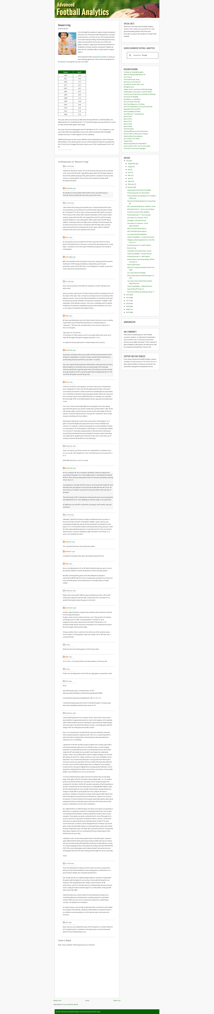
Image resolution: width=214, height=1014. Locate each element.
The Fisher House (149, 362)
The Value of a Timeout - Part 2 (137, 218)
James (67, 237)
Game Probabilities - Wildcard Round (139, 286)
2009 (128, 306)
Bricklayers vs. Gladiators (132, 99)
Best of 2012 (128, 119)
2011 (128, 301)
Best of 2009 (128, 126)
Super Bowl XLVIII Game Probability (139, 190)
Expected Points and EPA (132, 109)
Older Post (116, 1000)
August (130, 167)
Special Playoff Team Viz (135, 289)
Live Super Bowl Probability (136, 273)
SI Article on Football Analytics (134, 72)
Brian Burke (68, 188)
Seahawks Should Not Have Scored (139, 251)
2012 (128, 298)
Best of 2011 (128, 121)
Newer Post (57, 1000)
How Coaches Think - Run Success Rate (137, 146)
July (129, 170)
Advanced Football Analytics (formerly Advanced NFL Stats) (80, 1012)
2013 (128, 295)
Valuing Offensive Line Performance (136, 131)
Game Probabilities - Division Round (139, 254)
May (129, 175)
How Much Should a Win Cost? (134, 84)
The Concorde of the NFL (132, 102)
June (129, 172)
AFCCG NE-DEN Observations (137, 231)
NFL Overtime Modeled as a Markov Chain (141, 206)
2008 (128, 309)
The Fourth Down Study (131, 79)
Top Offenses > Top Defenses (134, 114)
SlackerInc (68, 542)
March (130, 181)
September (132, 164)
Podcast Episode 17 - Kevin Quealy (139, 215)
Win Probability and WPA (132, 111)
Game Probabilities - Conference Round (140, 237)
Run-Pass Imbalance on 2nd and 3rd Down (138, 107)
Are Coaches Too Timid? (132, 139)
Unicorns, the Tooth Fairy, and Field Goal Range (139, 94)
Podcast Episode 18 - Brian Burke (138, 193)
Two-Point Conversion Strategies (135, 148)
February (131, 184)
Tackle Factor (128, 141)
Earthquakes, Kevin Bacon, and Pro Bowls (138, 92)
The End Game (129, 129)
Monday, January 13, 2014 (69, 239)
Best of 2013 (128, 116)
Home (87, 1000)
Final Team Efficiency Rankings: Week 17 (140, 292)
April (129, 178)
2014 (128, 161)
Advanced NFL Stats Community (134, 340)
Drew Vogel (68, 257)
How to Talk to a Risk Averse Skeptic (136, 134)
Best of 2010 (128, 124)
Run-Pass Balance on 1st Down (134, 104)
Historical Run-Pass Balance (133, 136)
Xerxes (67, 382)
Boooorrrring (64, 25)
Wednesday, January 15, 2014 (70, 865)
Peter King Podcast (133, 265)
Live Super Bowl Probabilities (137, 234)
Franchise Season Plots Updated (138, 212)
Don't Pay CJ (128, 77)
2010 (128, 303)
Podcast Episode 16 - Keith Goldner (139, 245)
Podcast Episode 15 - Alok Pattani (138, 256)
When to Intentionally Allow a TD (134, 75)
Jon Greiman (69, 608)
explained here (98, 57)
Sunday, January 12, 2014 (69, 168)
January (130, 187)
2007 (128, 312)
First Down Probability (131, 97)
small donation (136, 362)
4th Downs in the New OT (132, 82)
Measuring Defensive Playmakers (135, 144)
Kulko (66, 316)
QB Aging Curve (129, 87)
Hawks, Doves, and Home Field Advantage (138, 89)
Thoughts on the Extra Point (136, 220)
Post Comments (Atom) (70, 1004)
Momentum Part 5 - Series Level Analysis (141, 209)
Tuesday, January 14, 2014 (69, 543)
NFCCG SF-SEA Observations (136, 229)
